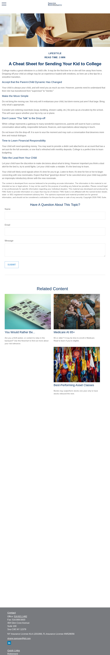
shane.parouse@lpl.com (19, 638)
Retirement (12, 654)
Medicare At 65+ (64, 332)
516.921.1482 (20, 616)
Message (9, 241)
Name (7, 209)
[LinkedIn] (9, 643)
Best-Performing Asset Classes (74, 385)
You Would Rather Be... (20, 332)
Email (7, 225)
